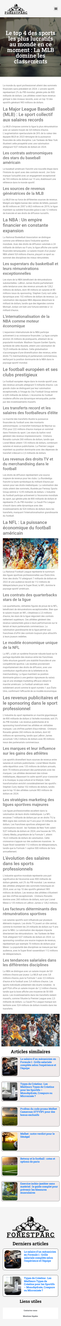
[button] (55, 8)
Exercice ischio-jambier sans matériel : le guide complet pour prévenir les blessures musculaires (39, 1188)
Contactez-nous (30, 1310)
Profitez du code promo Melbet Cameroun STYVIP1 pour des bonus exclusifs (38, 1112)
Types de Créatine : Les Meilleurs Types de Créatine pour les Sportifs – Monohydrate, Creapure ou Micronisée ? (37, 1090)
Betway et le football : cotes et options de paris (37, 1160)
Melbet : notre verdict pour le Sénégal (37, 1135)
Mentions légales (30, 1316)
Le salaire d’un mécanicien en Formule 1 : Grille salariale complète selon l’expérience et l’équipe (38, 1063)
